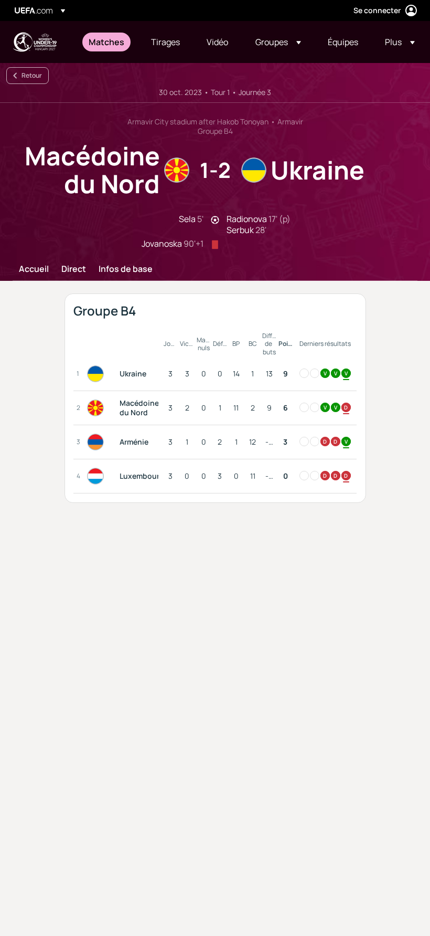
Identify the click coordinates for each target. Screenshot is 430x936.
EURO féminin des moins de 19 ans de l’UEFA (35, 42)
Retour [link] (32, 75)
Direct (73, 269)
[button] (278, 42)
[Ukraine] (97, 373)
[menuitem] (107, 42)
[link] (106, 42)
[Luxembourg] (97, 476)
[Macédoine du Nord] (97, 407)
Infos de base (126, 269)
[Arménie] (97, 442)
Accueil (34, 269)
